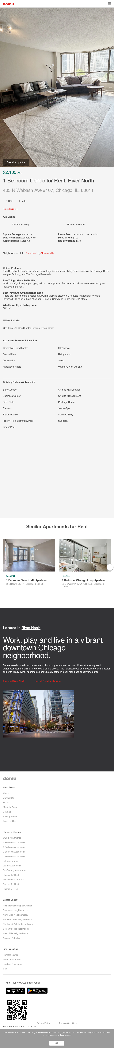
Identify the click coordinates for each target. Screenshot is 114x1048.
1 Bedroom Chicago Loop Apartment (84, 580)
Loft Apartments (10, 860)
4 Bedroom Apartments (14, 856)
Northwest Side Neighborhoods (18, 924)
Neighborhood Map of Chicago (17, 905)
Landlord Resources (13, 963)
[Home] (8, 3)
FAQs (6, 802)
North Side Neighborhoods (15, 914)
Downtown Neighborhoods (15, 910)
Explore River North (14, 681)
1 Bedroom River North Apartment (27, 580)
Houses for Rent (11, 874)
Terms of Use (9, 820)
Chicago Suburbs (11, 938)
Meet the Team (10, 807)
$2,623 (66, 575)
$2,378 (10, 575)
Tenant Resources (12, 959)
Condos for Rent (11, 884)
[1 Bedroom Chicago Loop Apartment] (85, 555)
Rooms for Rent (10, 888)
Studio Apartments (12, 837)
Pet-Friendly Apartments (14, 870)
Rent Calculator (10, 954)
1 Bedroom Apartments (14, 842)
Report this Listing (10, 208)
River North (32, 253)
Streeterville (47, 253)
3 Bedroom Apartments (14, 851)
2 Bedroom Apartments (14, 847)
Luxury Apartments (12, 865)
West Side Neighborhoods (15, 933)
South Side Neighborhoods (16, 928)
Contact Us (8, 797)
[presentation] (4, 567)
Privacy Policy (10, 816)
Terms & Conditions (68, 1023)
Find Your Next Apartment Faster (23, 982)
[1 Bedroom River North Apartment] (29, 555)
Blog (5, 968)
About (6, 793)
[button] (109, 4)
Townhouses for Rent (13, 879)
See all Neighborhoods (48, 681)
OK (56, 1043)
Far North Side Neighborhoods (17, 919)
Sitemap (7, 811)
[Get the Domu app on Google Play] (37, 991)
